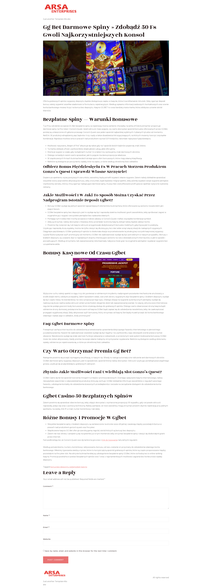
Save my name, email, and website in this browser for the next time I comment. (81, 551)
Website (47, 539)
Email (46, 527)
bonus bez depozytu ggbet (62, 467)
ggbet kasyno (81, 467)
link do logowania (109, 440)
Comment (48, 486)
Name (46, 515)
